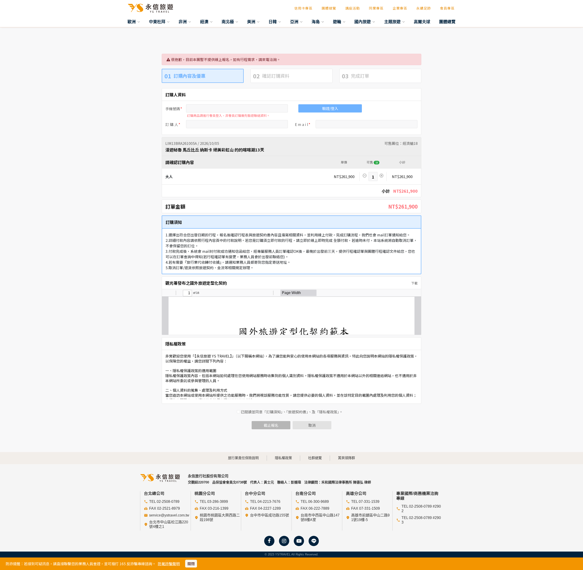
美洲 (251, 22)
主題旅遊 (393, 22)
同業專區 (376, 8)
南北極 (228, 22)
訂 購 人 (171, 124)
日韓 (273, 22)
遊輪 (337, 22)
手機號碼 (172, 108)
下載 (414, 283)
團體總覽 (329, 8)
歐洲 (132, 22)
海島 (316, 22)
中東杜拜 (157, 22)
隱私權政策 (283, 458)
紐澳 (205, 22)
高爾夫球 (422, 22)
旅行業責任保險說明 (243, 458)
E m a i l (301, 124)
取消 (312, 425)
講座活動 (352, 8)
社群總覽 (315, 458)
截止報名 (271, 425)
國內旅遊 (363, 22)
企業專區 (400, 8)
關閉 (191, 563)
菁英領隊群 (346, 458)
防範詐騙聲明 (169, 563)
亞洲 (294, 22)
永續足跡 (423, 8)
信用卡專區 (303, 8)
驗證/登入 (330, 108)
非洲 (183, 22)
